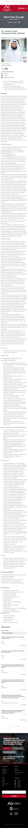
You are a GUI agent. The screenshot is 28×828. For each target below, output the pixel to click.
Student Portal (7, 1)
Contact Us (20, 3)
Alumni (16, 3)
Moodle (12, 1)
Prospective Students (23, 1)
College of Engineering (6, 65)
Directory (25, 3)
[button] (21, 8)
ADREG (16, 1)
